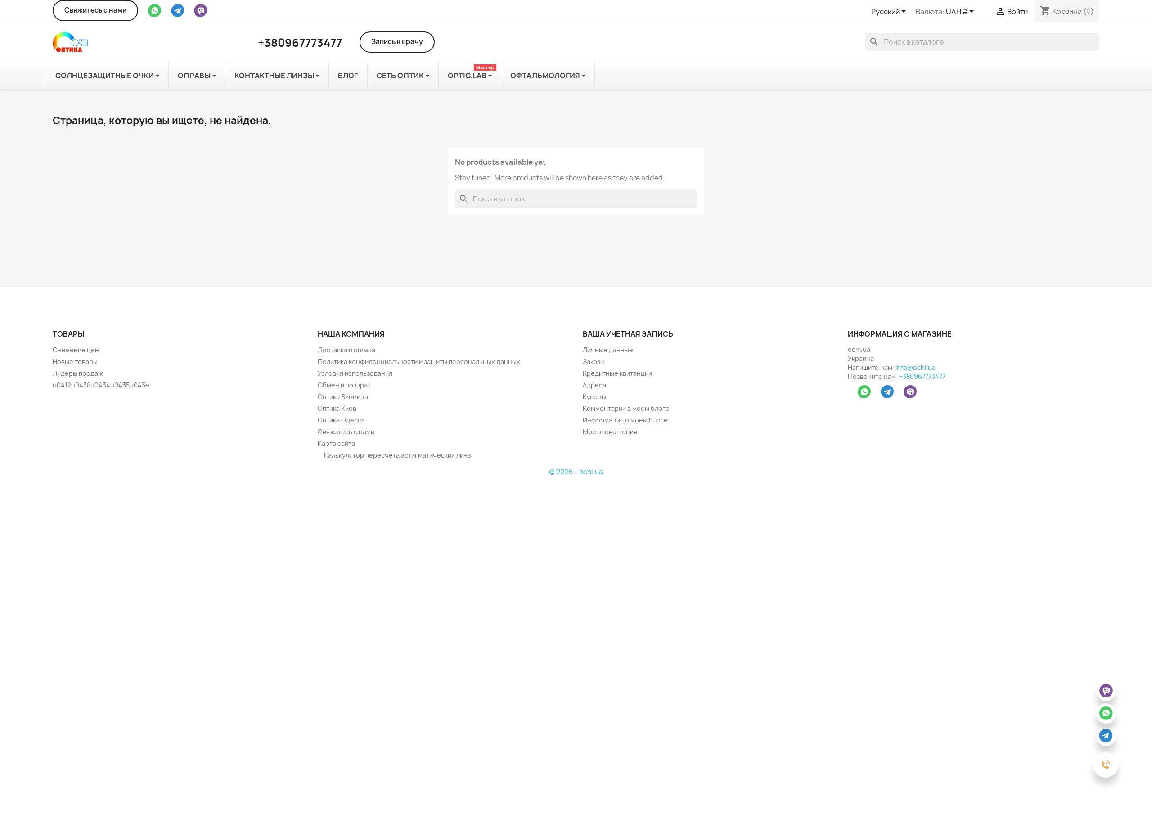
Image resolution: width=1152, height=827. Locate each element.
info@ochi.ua (916, 367)
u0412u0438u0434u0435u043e (101, 385)
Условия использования (355, 373)
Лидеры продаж (78, 373)
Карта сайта (336, 443)
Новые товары (75, 361)
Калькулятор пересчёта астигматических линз (397, 455)
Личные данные (608, 350)
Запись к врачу (397, 41)
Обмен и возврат (344, 385)
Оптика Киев (337, 408)
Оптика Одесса (341, 420)
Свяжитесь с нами (95, 10)
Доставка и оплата (346, 350)
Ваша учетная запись (628, 334)
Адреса (594, 385)
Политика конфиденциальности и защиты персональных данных (419, 361)
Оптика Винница (343, 396)
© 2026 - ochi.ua (576, 471)
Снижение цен (76, 350)
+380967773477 (922, 376)
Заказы (594, 361)
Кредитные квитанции (617, 373)
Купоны (594, 396)
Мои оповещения (610, 431)
